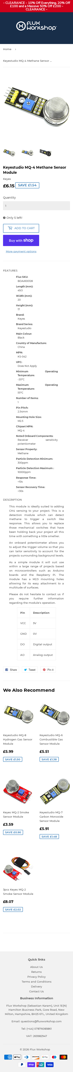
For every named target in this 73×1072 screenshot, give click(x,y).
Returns (36, 971)
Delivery (36, 986)
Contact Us (36, 991)
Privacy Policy (36, 976)
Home (7, 49)
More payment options (21, 251)
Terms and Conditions (37, 981)
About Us (36, 967)
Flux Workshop (40, 1049)
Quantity (9, 197)
